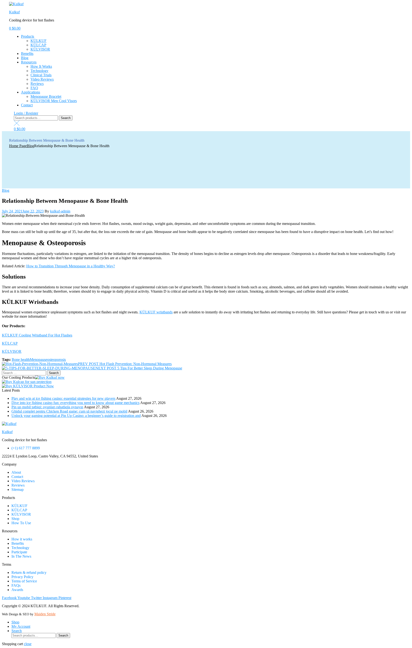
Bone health (21, 360)
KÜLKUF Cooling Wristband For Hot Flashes (37, 335)
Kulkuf (14, 12)
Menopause (38, 360)
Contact (27, 105)
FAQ (34, 88)
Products (27, 36)
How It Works (41, 66)
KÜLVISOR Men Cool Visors (54, 101)
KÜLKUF (38, 41)
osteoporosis (56, 360)
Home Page (18, 146)
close (27, 644)
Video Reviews (42, 79)
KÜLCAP (38, 45)
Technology (39, 71)
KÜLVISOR (40, 49)
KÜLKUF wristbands (156, 312)
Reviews (37, 84)
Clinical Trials (41, 75)
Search (66, 118)
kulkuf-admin (60, 211)
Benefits (27, 54)
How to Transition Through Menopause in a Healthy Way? (70, 266)
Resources (28, 62)
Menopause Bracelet (46, 96)
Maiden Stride (45, 614)
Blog (24, 58)
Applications (30, 92)
